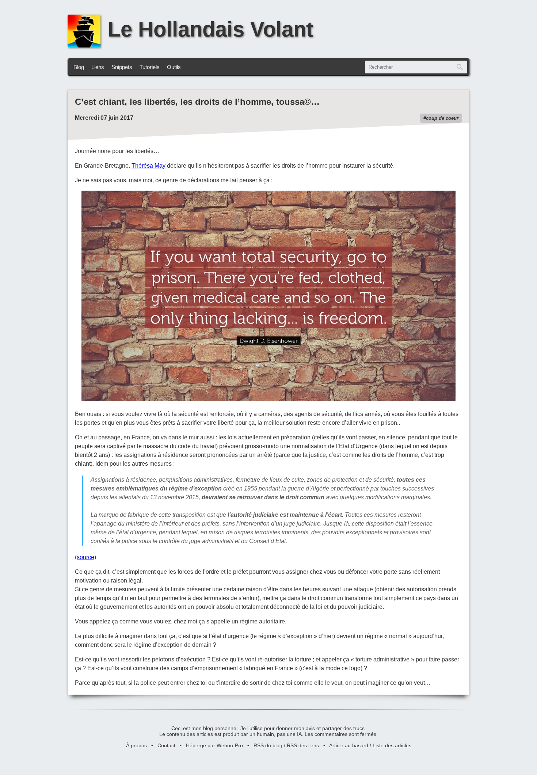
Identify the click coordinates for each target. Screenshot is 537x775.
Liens (97, 67)
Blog (78, 67)
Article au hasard (348, 745)
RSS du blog (268, 745)
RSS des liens (303, 745)
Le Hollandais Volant (210, 29)
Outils (174, 67)
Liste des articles (392, 745)
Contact (166, 745)
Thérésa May (148, 166)
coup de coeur (442, 118)
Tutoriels (150, 67)
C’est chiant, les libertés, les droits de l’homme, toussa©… (197, 102)
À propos (136, 745)
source (85, 557)
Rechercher (460, 67)
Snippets (121, 67)
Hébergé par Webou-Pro (214, 745)
